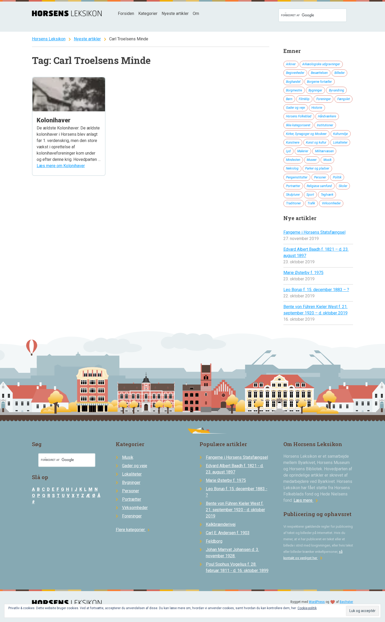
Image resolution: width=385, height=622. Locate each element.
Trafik (311, 203)
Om (196, 13)
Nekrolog (292, 168)
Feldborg (214, 541)
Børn (289, 99)
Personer (320, 177)
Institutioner (325, 125)
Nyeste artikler (175, 13)
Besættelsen (319, 73)
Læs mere (307, 500)
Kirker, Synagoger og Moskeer (306, 134)
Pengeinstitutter (296, 177)
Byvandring (336, 90)
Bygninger (315, 90)
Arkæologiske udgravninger (321, 64)
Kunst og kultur (316, 142)
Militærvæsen (324, 151)
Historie (316, 108)
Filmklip (304, 99)
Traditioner (293, 203)
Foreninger (323, 99)
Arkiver (291, 64)
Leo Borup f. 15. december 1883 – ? (316, 289)
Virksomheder (331, 203)
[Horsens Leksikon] (67, 14)
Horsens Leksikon (48, 38)
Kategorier (147, 13)
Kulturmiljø (340, 134)
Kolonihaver (53, 120)
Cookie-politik (307, 608)
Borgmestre (294, 90)
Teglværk (327, 195)
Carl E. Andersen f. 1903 (228, 532)
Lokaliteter (340, 142)
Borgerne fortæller (319, 82)
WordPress (317, 602)
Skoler (343, 186)
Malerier (302, 151)
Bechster (346, 602)
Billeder (339, 73)
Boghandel (293, 82)
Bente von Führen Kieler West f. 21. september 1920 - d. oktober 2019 (235, 510)
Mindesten (293, 160)
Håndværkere (327, 116)
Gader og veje (295, 108)
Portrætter (293, 186)
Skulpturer (293, 195)
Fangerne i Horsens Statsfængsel (314, 232)
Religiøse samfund (319, 186)
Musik (327, 160)
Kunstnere (292, 142)
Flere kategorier (133, 529)
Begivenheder (295, 73)
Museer (312, 160)
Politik (337, 177)
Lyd (288, 151)
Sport (310, 195)
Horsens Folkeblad (298, 116)
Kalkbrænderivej (220, 524)
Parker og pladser (317, 168)
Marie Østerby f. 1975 (303, 272)
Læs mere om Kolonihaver (61, 165)
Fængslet (343, 99)
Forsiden (126, 13)
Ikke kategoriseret (298, 125)
